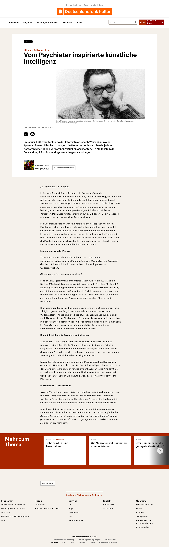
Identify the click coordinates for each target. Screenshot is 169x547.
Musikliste (67, 22)
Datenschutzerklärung (63, 539)
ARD (64, 542)
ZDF (72, 542)
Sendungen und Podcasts (13, 508)
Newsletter (74, 512)
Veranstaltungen (76, 520)
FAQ (70, 504)
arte (93, 542)
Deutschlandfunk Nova (93, 5)
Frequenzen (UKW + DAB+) (47, 508)
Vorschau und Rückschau (13, 504)
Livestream (40, 504)
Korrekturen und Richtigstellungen (144, 521)
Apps (71, 508)
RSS (70, 516)
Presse (139, 508)
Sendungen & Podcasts (47, 22)
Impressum (110, 539)
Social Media (108, 508)
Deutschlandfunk (73, 5)
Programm (28, 22)
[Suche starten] (134, 22)
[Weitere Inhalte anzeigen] (159, 450)
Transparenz (142, 516)
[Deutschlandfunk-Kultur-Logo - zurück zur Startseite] (84, 11)
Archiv (79, 22)
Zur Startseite (47, 483)
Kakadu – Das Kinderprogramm (15, 516)
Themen (13, 22)
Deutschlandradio (144, 504)
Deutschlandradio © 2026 (84, 536)
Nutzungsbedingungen (90, 539)
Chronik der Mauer (108, 542)
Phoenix (83, 542)
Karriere (140, 512)
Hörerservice (108, 504)
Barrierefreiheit (143, 527)
